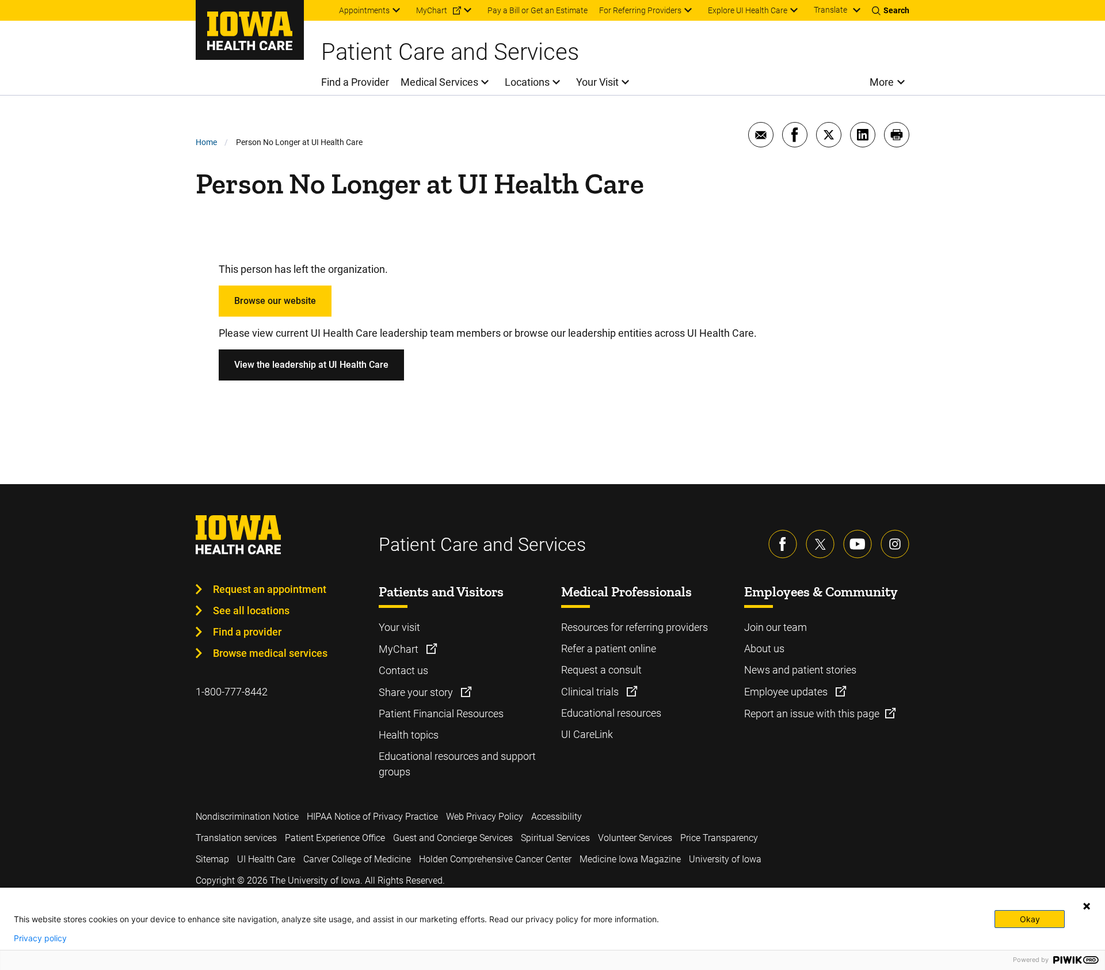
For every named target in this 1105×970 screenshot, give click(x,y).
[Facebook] (782, 544)
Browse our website (275, 300)
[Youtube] (857, 544)
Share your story (417, 692)
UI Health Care (266, 859)
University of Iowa (725, 859)
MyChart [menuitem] (431, 10)
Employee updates (787, 692)
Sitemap (212, 859)
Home (206, 142)
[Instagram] (895, 544)
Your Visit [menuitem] (597, 82)
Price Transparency (719, 837)
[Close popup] (1086, 906)
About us (764, 648)
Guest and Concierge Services (453, 837)
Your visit (399, 627)
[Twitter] (820, 544)
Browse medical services (270, 653)
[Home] (250, 30)
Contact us (403, 670)
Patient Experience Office (335, 837)
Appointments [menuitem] (364, 10)
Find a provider (247, 632)
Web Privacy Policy (484, 816)
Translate (830, 9)
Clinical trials (591, 692)
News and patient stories (800, 670)
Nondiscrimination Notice (247, 816)
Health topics (409, 735)
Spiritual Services (555, 837)
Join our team (775, 627)
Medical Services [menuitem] (439, 82)
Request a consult (601, 670)
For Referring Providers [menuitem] (640, 10)
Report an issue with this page (811, 713)
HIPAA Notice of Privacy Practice (372, 816)
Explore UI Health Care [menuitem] (747, 10)
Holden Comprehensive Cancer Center (495, 859)
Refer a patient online (608, 648)
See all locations (251, 610)
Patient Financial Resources (441, 713)
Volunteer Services (635, 837)
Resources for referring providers (634, 627)
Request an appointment (269, 589)
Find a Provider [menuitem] (355, 82)
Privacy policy (40, 938)
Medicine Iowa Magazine (630, 859)
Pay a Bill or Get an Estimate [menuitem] (537, 10)
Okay (1030, 919)
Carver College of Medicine (357, 859)
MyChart (400, 649)
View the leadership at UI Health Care (311, 364)
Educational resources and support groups (457, 764)
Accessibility (556, 816)
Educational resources (611, 713)
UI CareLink (587, 734)
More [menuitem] (882, 82)
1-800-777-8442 (232, 692)
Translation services (236, 837)
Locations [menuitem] (527, 82)
